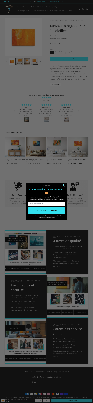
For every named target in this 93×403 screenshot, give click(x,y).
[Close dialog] (64, 185)
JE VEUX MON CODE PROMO (46, 210)
